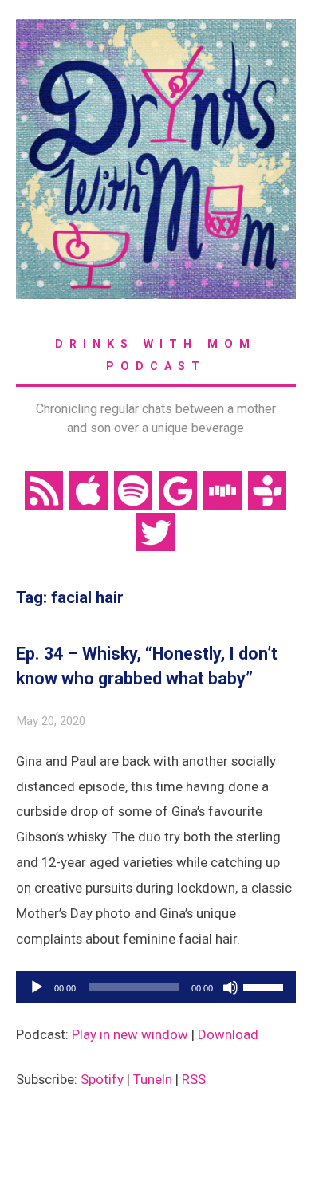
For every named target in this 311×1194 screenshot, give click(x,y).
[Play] (37, 987)
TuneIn (152, 1079)
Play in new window (130, 1034)
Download (228, 1034)
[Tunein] (267, 490)
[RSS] (44, 490)
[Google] (178, 490)
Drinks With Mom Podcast (155, 355)
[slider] (265, 985)
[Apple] (88, 490)
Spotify (102, 1079)
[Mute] (230, 987)
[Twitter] (155, 531)
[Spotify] (133, 490)
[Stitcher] (222, 490)
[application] (156, 987)
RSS (194, 1079)
